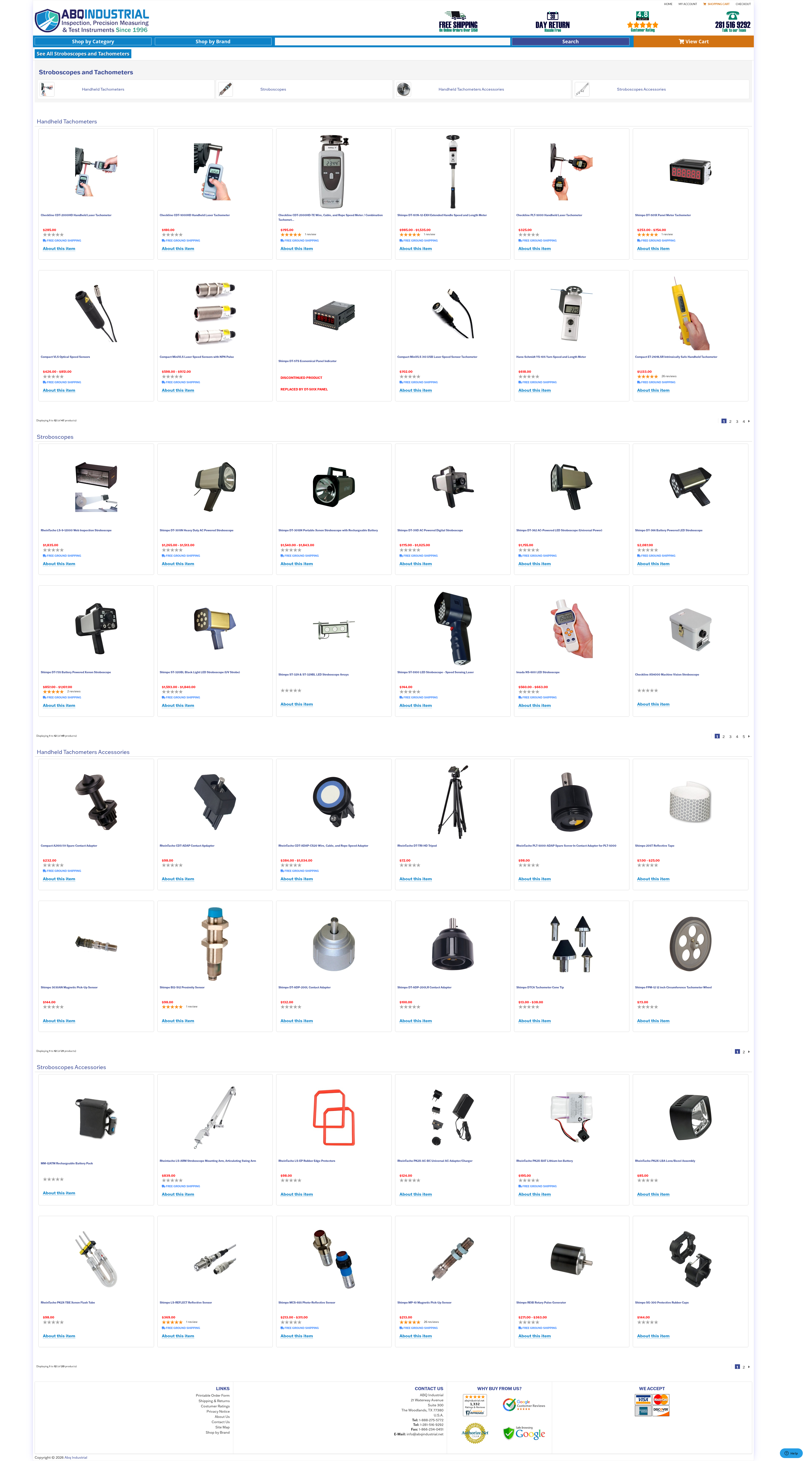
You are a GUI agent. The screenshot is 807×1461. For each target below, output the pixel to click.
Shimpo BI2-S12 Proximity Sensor (182, 987)
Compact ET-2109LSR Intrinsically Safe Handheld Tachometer (676, 356)
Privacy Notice (218, 1411)
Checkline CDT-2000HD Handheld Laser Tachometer (76, 215)
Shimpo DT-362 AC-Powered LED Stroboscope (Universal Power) (559, 530)
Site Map (222, 1427)
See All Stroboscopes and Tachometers (83, 53)
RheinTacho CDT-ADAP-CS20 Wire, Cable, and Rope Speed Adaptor (323, 845)
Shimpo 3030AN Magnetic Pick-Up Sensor (69, 987)
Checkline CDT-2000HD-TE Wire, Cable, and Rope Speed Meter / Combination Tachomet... (330, 217)
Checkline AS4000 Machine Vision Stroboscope (667, 674)
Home (668, 4)
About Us (222, 1417)
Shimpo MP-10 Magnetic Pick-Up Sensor (424, 1302)
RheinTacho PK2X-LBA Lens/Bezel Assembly (665, 1160)
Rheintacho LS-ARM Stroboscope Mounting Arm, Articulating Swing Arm (208, 1160)
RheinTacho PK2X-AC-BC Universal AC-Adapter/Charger (434, 1160)
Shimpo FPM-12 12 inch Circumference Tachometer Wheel (673, 987)
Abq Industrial (76, 1457)
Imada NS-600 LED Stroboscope (538, 672)
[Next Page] (749, 421)
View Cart (696, 41)
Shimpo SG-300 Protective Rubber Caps (662, 1302)
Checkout (743, 4)
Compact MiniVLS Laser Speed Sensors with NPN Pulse (197, 356)
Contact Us (221, 1422)
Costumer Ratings (215, 1406)
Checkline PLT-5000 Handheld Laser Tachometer (549, 215)
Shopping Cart (718, 4)
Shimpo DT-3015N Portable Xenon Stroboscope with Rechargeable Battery (328, 530)
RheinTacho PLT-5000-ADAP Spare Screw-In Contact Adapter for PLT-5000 (566, 845)
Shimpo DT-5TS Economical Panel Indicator (307, 361)
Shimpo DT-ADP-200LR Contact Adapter (424, 987)
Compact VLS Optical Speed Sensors (65, 356)
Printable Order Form (213, 1396)
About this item (59, 248)
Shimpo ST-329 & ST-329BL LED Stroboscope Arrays (313, 674)
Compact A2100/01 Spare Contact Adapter (69, 845)
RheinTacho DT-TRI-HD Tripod (417, 845)
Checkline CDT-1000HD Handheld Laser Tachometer (195, 215)
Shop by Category (93, 41)
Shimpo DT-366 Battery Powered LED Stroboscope (669, 530)
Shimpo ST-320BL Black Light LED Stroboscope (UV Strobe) (200, 672)
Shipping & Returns (214, 1401)
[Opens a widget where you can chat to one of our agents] (791, 1453)
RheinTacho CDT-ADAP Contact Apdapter (187, 845)
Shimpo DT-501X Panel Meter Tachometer (663, 215)
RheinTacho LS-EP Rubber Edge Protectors (306, 1160)
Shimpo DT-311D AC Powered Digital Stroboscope (430, 530)
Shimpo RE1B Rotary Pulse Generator (541, 1302)
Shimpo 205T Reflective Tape (654, 845)
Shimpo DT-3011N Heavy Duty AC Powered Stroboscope (196, 530)
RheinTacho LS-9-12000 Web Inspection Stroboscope (76, 530)
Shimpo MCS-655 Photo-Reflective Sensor (306, 1302)
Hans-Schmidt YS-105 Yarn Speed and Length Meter (551, 356)
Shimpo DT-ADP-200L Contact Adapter (304, 987)
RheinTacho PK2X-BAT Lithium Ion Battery (544, 1160)
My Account (688, 4)
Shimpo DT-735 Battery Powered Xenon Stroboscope (76, 672)
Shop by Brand (213, 41)
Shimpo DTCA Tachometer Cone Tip (540, 987)
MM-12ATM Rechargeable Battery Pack (67, 1163)
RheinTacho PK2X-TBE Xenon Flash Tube (68, 1302)
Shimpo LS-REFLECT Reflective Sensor (186, 1302)
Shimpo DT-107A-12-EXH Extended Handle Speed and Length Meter (442, 215)
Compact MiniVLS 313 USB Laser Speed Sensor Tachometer (437, 356)
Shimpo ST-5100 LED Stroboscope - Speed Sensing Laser (435, 672)
